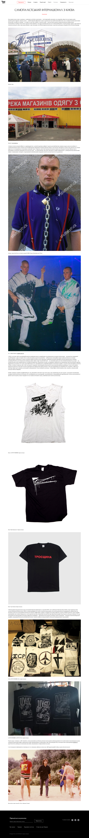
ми (40, 23)
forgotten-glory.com (20, 353)
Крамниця (44, 14)
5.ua (12, 84)
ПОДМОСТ (75, 742)
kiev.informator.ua (15, 143)
